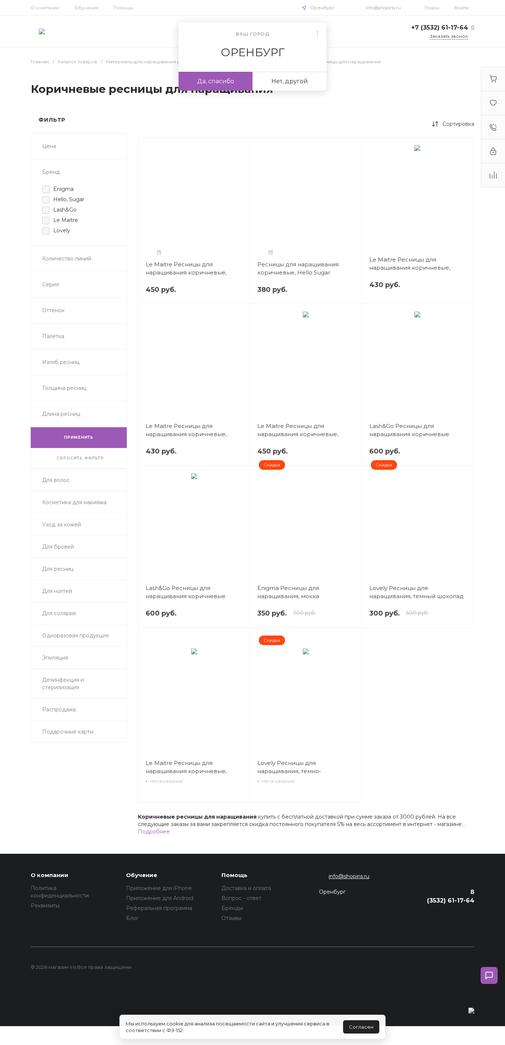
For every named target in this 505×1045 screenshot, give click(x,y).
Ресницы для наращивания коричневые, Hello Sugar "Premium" (298, 272)
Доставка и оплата (246, 888)
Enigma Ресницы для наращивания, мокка (288, 592)
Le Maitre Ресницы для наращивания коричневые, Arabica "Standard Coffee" (409, 267)
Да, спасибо (215, 81)
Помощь (123, 7)
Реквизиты (45, 905)
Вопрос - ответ (241, 898)
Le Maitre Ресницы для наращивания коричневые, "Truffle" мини (186, 771)
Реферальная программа (159, 908)
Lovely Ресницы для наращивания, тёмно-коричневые (289, 771)
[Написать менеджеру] (489, 975)
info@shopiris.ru (383, 7)
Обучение (86, 7)
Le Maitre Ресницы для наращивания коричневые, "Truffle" (297, 434)
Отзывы (231, 918)
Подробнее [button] (154, 831)
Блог (132, 918)
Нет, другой (289, 81)
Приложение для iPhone (159, 888)
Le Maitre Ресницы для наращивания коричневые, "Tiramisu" (186, 434)
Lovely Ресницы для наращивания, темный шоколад (416, 592)
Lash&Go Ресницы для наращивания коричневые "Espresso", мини (409, 434)
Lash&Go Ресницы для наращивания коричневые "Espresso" (186, 596)
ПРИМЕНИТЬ (79, 437)
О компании (45, 7)
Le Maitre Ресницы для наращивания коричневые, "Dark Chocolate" (186, 272)
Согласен (361, 1027)
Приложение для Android (159, 898)
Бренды (232, 908)
